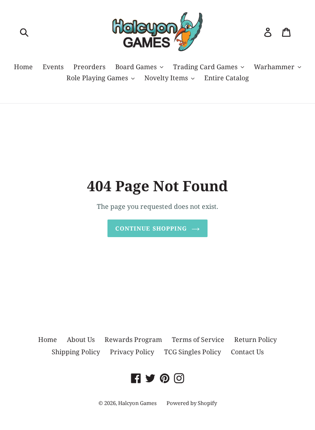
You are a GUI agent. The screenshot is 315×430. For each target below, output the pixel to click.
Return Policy (255, 339)
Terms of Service (198, 339)
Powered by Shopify (192, 403)
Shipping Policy (76, 351)
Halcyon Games (137, 403)
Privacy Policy (132, 351)
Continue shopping (151, 228)
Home (47, 339)
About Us (81, 339)
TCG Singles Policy (192, 351)
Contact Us (247, 351)
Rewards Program (133, 339)
